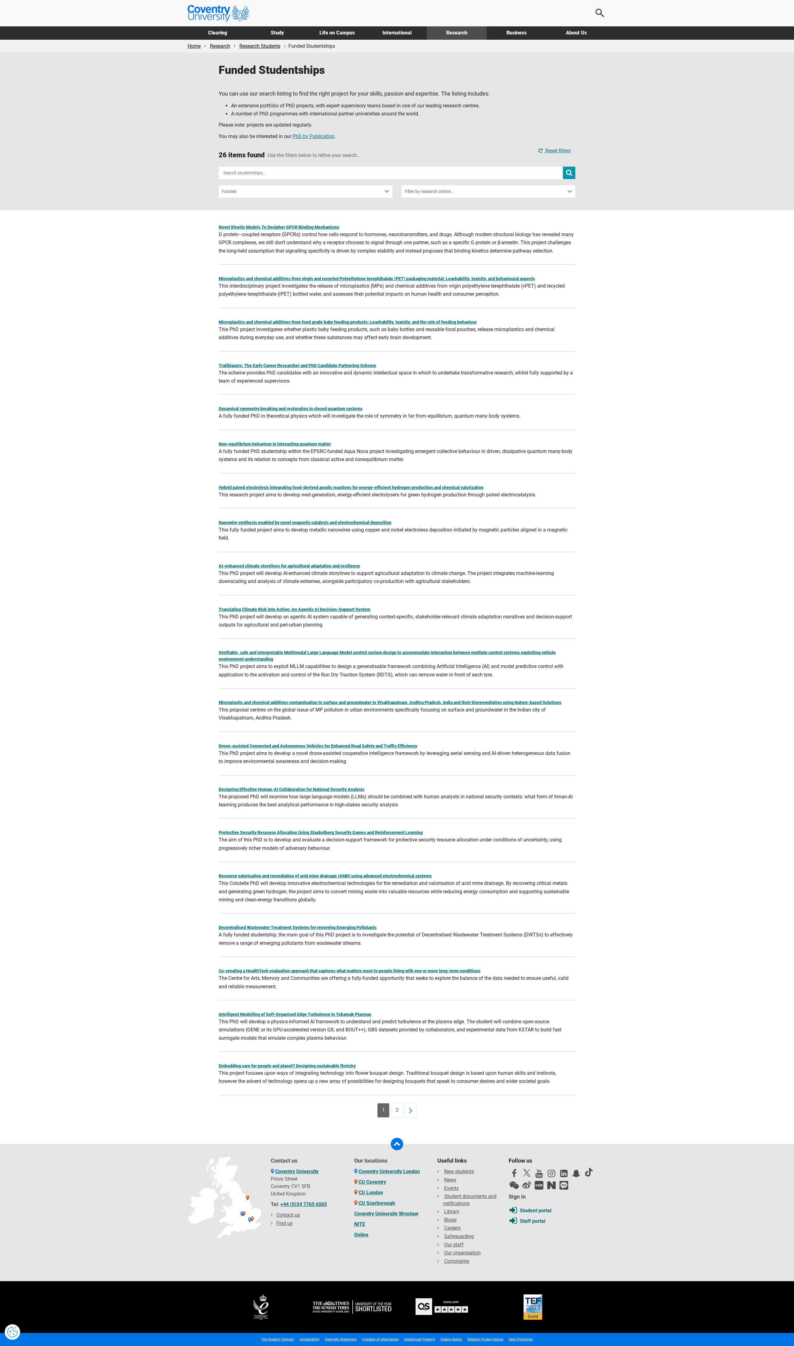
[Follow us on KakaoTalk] (563, 1185)
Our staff (454, 1245)
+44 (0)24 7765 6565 (303, 1204)
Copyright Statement (341, 1339)
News (450, 1180)
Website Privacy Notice (485, 1339)
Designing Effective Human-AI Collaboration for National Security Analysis (291, 789)
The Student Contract (277, 1339)
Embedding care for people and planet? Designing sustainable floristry (287, 1065)
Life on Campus (337, 33)
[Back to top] (397, 1144)
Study (277, 33)
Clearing (217, 33)
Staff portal (532, 1221)
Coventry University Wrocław (386, 1214)
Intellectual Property (419, 1339)
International (397, 33)
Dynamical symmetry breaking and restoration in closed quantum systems (291, 408)
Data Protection (521, 1339)
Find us (284, 1223)
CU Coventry (372, 1182)
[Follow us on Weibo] (526, 1185)
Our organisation (462, 1253)
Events (451, 1188)
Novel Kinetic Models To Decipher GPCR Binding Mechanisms (279, 227)
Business (516, 33)
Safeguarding (459, 1236)
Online (361, 1235)
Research (456, 33)
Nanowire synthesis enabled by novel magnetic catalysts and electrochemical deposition (305, 522)
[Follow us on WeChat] (514, 1185)
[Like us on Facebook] (514, 1175)
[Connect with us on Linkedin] (563, 1175)
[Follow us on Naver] (551, 1185)
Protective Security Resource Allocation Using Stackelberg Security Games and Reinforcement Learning (321, 832)
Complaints (456, 1261)
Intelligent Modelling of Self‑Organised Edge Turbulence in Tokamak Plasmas (295, 1014)
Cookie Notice (451, 1339)
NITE (359, 1224)
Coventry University (297, 1171)
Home (194, 46)
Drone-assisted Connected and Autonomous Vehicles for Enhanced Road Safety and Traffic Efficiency (318, 745)
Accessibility (309, 1339)
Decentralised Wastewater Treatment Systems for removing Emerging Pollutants (298, 927)
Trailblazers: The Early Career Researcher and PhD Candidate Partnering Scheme (297, 365)
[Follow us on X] (526, 1173)
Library (451, 1211)
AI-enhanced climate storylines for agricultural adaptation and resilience (289, 565)
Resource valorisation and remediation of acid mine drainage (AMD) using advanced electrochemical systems (325, 875)
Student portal (535, 1211)
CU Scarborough (377, 1203)
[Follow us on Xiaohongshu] (539, 1185)
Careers (452, 1228)
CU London (371, 1193)
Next (413, 1110)
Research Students (259, 46)
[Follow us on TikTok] (588, 1172)
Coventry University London (389, 1171)
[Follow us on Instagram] (551, 1175)
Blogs (450, 1220)
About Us (576, 33)
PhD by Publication (313, 136)
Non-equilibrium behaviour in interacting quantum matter (275, 444)
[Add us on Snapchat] (576, 1175)
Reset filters (557, 151)
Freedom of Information (380, 1339)
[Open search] (600, 13)
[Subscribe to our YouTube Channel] (539, 1175)
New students (459, 1171)
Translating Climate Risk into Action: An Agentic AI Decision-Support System (294, 609)
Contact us (288, 1215)
